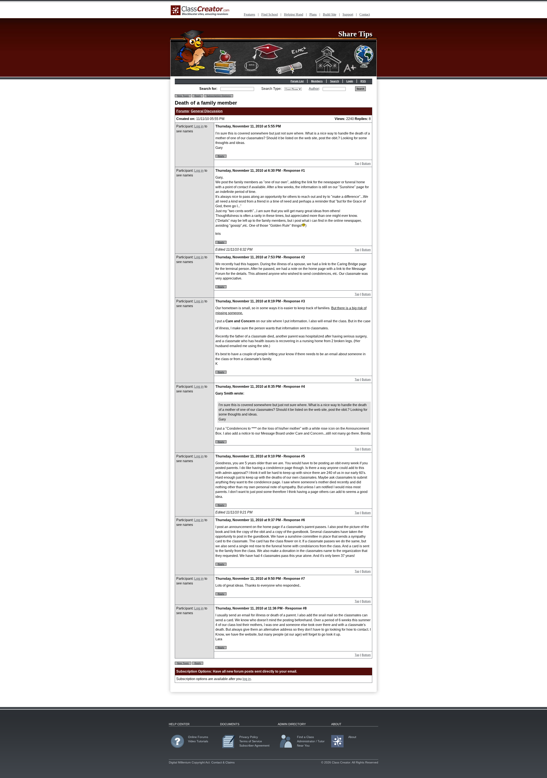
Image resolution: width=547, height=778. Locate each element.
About (352, 737)
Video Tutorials (198, 741)
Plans (313, 14)
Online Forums (198, 737)
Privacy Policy (248, 737)
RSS (363, 81)
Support (348, 14)
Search (334, 81)
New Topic (183, 96)
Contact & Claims (223, 762)
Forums (182, 111)
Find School (269, 14)
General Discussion (207, 111)
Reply (197, 96)
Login (349, 81)
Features (249, 14)
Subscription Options (218, 96)
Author (314, 88)
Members (317, 81)
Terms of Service (250, 741)
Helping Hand (293, 14)
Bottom (366, 163)
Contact (364, 14)
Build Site (329, 14)
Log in (199, 126)
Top (357, 163)
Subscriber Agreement (254, 745)
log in (247, 679)
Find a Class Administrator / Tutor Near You (311, 741)
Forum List (297, 81)
